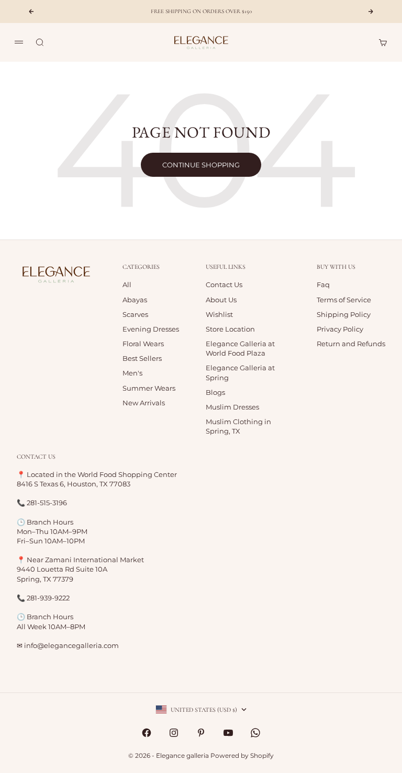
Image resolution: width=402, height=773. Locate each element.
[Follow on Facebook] (146, 732)
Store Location (230, 329)
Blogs (215, 392)
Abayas (134, 299)
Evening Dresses (150, 329)
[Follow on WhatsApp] (255, 732)
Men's (132, 373)
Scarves (135, 314)
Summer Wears (148, 388)
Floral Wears (143, 343)
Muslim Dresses (232, 407)
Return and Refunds (351, 343)
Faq (323, 284)
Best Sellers (142, 358)
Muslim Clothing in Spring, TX (238, 426)
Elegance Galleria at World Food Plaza (240, 348)
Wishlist (219, 314)
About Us (221, 299)
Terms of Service (344, 299)
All (126, 284)
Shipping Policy (344, 314)
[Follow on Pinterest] (201, 732)
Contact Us (224, 284)
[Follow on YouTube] (228, 732)
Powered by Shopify (242, 755)
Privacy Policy (340, 329)
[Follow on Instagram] (174, 732)
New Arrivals (143, 403)
